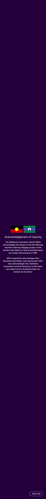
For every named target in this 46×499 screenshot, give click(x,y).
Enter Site (36, 494)
